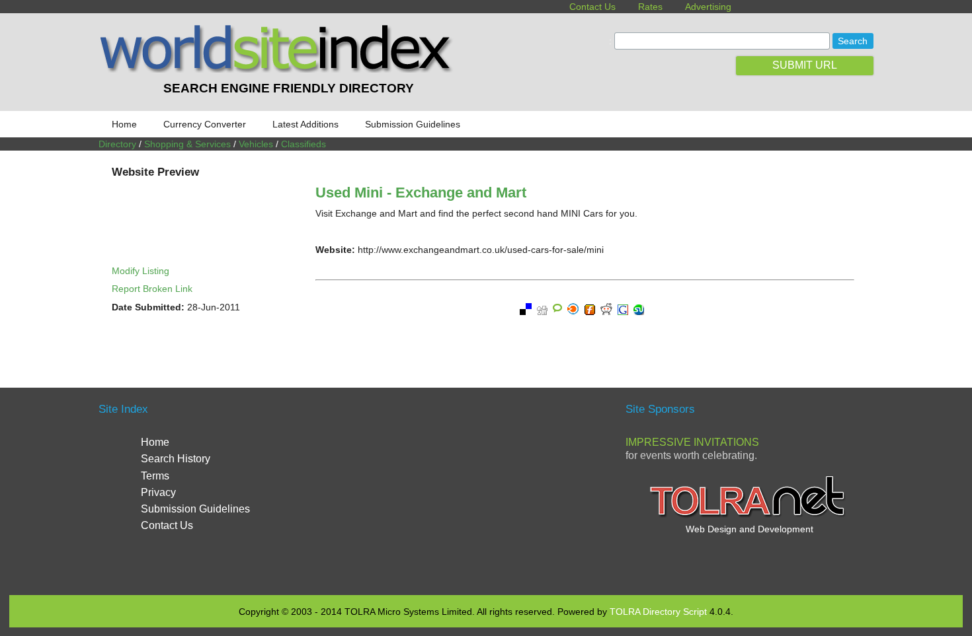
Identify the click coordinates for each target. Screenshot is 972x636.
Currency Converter (204, 124)
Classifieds (303, 144)
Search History (175, 458)
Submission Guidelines (412, 124)
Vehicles (256, 144)
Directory (117, 144)
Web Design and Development (749, 529)
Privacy (158, 492)
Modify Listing (140, 270)
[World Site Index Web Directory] (279, 69)
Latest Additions (305, 124)
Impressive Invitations (692, 442)
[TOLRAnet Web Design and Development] (749, 516)
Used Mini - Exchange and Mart (420, 192)
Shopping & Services (187, 144)
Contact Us (592, 6)
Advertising (708, 6)
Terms (155, 475)
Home (124, 124)
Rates (650, 6)
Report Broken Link (152, 288)
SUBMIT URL (804, 65)
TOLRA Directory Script (658, 611)
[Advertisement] (486, 490)
